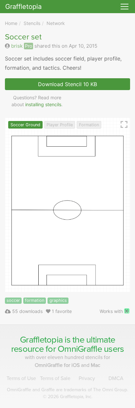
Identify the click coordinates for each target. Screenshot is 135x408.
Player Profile (60, 124)
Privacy (87, 378)
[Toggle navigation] (124, 6)
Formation (89, 124)
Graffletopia (23, 7)
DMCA (116, 378)
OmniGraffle (80, 349)
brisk (17, 46)
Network (56, 23)
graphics (58, 300)
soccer (13, 300)
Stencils (32, 23)
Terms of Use (21, 378)
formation (34, 300)
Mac (95, 365)
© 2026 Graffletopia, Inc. (67, 396)
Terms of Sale (55, 378)
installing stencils (43, 104)
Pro (28, 46)
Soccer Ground (25, 124)
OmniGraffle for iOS (58, 365)
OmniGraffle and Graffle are (67, 390)
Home (11, 23)
